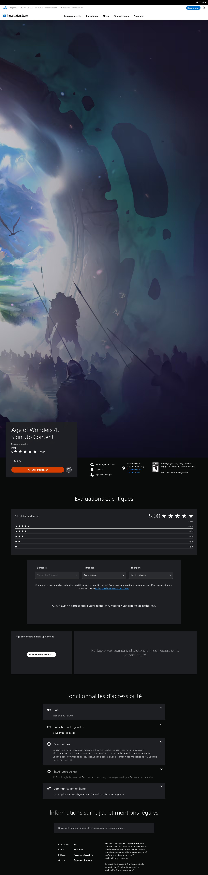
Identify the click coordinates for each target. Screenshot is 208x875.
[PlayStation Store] (16, 15)
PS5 (22, 8)
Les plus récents (72, 16)
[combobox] (57, 575)
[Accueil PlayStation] (5, 8)
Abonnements (121, 16)
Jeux (29, 8)
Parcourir (138, 16)
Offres (105, 16)
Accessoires (50, 8)
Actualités (63, 8)
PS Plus (38, 8)
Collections (92, 16)
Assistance (76, 8)
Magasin (13, 8)
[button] (138, 471)
